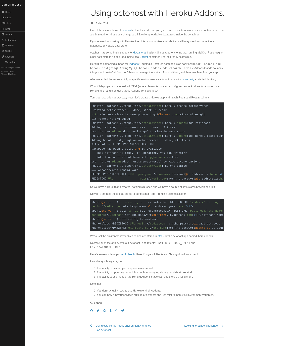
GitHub (8, 51)
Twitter (8, 34)
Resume (6, 28)
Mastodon (10, 62)
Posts (8, 17)
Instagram (10, 40)
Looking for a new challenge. (201, 325)
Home (8, 12)
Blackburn (12, 74)
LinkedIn (9, 45)
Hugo (12, 71)
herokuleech (127, 254)
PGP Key (6, 23)
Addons (134, 64)
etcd (160, 236)
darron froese (12, 4)
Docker (143, 56)
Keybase (9, 56)
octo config (188, 79)
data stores (139, 52)
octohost (127, 30)
